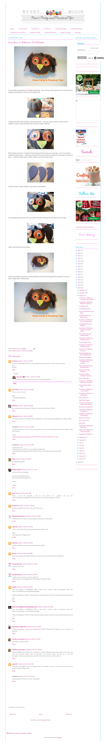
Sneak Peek (82, 423)
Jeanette (14, 553)
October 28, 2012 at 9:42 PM (32, 639)
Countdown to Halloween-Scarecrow (86, 349)
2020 (79, 266)
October (81, 295)
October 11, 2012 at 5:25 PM (26, 445)
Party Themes (23, 29)
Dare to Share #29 (84, 398)
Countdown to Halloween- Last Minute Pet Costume (86, 298)
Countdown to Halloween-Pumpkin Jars (86, 410)
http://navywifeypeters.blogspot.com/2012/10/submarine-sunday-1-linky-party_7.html (35, 437)
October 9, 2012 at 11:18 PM (25, 416)
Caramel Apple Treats (85, 342)
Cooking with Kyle (60, 29)
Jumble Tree (15, 506)
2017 (79, 274)
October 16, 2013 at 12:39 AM (25, 664)
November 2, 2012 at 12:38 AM (33, 650)
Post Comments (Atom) (44, 720)
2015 (79, 280)
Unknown (14, 361)
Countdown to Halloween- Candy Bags (86, 426)
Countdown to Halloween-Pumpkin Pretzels (86, 345)
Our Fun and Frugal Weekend (84, 370)
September (82, 437)
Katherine (14, 406)
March (81, 453)
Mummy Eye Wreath (84, 418)
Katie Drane (15, 389)
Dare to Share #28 (84, 420)
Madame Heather (16, 470)
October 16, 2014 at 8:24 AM (26, 676)
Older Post (69, 714)
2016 (79, 277)
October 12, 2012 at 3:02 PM (26, 506)
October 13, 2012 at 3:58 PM (33, 516)
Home (12, 29)
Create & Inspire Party (35, 629)
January (81, 459)
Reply (13, 370)
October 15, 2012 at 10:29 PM (24, 553)
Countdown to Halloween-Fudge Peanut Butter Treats (86, 329)
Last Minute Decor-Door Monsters (85, 324)
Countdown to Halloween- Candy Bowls (86, 394)
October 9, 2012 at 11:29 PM (26, 427)
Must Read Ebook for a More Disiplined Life (85, 354)
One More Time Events (18, 639)
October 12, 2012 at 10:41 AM (23, 493)
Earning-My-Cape (17, 564)
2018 (79, 272)
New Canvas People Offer (86, 407)
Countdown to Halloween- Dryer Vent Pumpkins (86, 320)
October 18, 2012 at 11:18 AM (24, 587)
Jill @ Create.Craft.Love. (18, 516)
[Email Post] (34, 349)
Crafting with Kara (76, 29)
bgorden (14, 587)
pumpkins (30, 351)
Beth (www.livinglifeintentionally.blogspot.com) (24, 607)
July (80, 443)
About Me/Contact (50, 33)
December (82, 290)
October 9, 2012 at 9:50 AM (26, 389)
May (80, 448)
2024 (79, 256)
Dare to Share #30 (84, 378)
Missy (13, 459)
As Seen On (47, 29)
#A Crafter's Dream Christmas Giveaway (85, 375)
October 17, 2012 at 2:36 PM (29, 574)
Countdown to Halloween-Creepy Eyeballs (86, 390)
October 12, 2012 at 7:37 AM (29, 470)
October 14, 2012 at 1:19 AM (25, 527)
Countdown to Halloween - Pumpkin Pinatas (86, 338)
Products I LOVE (35, 33)
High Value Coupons (84, 400)
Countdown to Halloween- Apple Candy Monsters (86, 403)
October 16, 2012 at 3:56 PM (29, 564)
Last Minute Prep (83, 306)
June (80, 445)
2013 (79, 285)
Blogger (60, 737)
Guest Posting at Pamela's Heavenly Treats (86, 366)
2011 (79, 462)
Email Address (81, 50)
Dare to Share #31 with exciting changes (85, 334)
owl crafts (24, 351)
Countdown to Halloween (86, 434)
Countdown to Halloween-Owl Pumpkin (86, 414)
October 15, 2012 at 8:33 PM (25, 543)
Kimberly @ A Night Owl (19, 627)
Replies (16, 374)
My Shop (77, 33)
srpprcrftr (14, 664)
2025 (79, 253)
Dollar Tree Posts (65, 33)
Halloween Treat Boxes (85, 357)
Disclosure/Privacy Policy (18, 33)
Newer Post (13, 714)
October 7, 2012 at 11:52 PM (32, 377)
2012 (79, 288)
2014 (79, 282)
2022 (79, 261)
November (82, 293)
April (80, 451)
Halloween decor (16, 351)
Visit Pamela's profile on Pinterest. (85, 227)
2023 (79, 258)
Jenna (13, 493)
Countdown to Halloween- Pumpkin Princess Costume (86, 361)
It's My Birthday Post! (85, 309)
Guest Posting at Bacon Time (85, 386)
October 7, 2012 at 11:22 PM (25, 361)
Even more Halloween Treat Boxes (86, 312)
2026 (79, 250)
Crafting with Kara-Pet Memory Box (85, 316)
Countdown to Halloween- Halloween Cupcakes (86, 302)
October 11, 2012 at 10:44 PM (23, 459)
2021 (79, 264)
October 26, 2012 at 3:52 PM (33, 627)
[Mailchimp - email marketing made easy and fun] (96, 59)
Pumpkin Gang (32, 90)
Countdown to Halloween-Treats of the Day (86, 430)
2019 (79, 269)
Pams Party (20, 377)
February (81, 456)
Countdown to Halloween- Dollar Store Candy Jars (86, 381)
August (81, 440)
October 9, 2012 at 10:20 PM (25, 406)
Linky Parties (35, 29)
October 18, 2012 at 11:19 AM (45, 607)
